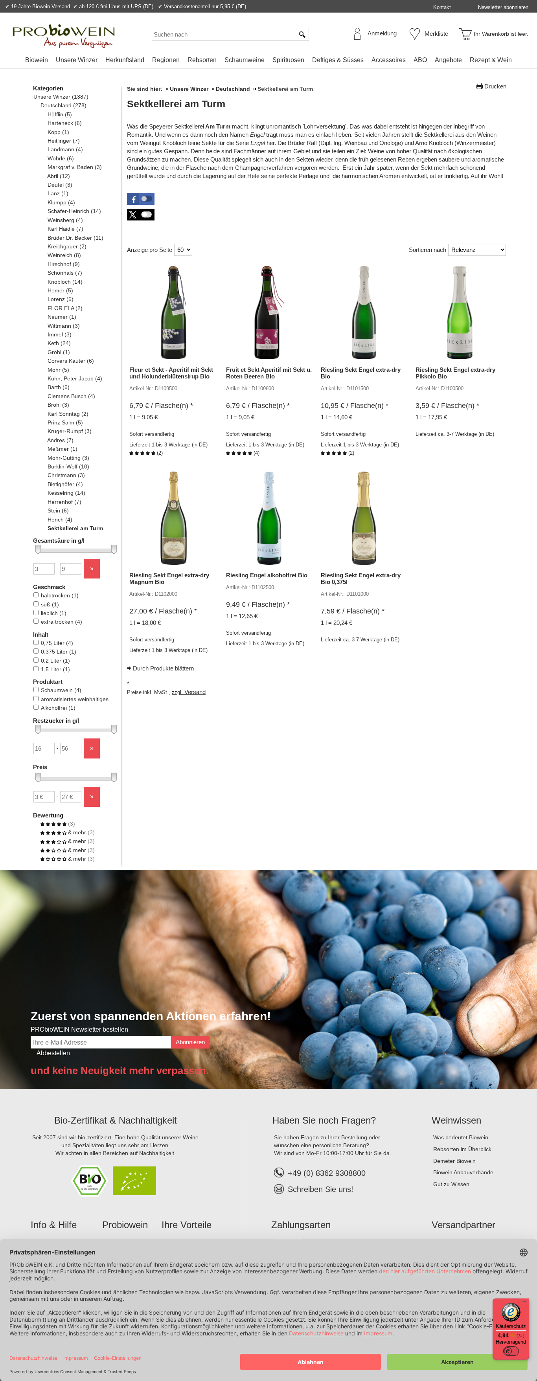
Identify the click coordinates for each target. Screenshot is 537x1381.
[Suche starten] (303, 34)
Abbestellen (53, 1053)
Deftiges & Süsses (338, 60)
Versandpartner (463, 1224)
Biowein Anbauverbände (463, 1172)
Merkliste (436, 33)
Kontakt (442, 7)
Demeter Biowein (454, 1161)
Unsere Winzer (76, 60)
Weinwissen (456, 1120)
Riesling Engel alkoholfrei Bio (266, 575)
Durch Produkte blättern (163, 668)
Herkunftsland (124, 60)
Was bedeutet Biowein (460, 1137)
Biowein (36, 60)
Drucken (495, 86)
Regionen (166, 60)
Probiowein (125, 1224)
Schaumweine (244, 60)
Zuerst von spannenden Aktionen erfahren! (151, 1016)
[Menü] (524, 1303)
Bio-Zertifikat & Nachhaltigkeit (115, 1120)
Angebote (448, 60)
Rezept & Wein (491, 60)
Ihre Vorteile (186, 1224)
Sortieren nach (427, 249)
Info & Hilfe (54, 1224)
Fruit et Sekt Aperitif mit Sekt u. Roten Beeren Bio (269, 373)
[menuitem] (36, 60)
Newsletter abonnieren (503, 7)
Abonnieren (190, 1042)
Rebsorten (202, 60)
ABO (420, 60)
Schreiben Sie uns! (320, 1189)
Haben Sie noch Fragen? (324, 1120)
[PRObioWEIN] (64, 36)
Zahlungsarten (301, 1224)
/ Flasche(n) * (161, 406)
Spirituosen (288, 60)
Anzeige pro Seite (149, 249)
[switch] (511, 1351)
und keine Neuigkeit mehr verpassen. (120, 1070)
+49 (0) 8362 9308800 (327, 1173)
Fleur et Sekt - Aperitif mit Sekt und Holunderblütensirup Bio (171, 373)
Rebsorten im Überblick (462, 1149)
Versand (195, 692)
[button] (140, 199)
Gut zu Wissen (451, 1184)
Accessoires (388, 60)
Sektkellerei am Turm (176, 103)
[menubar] (268, 61)
